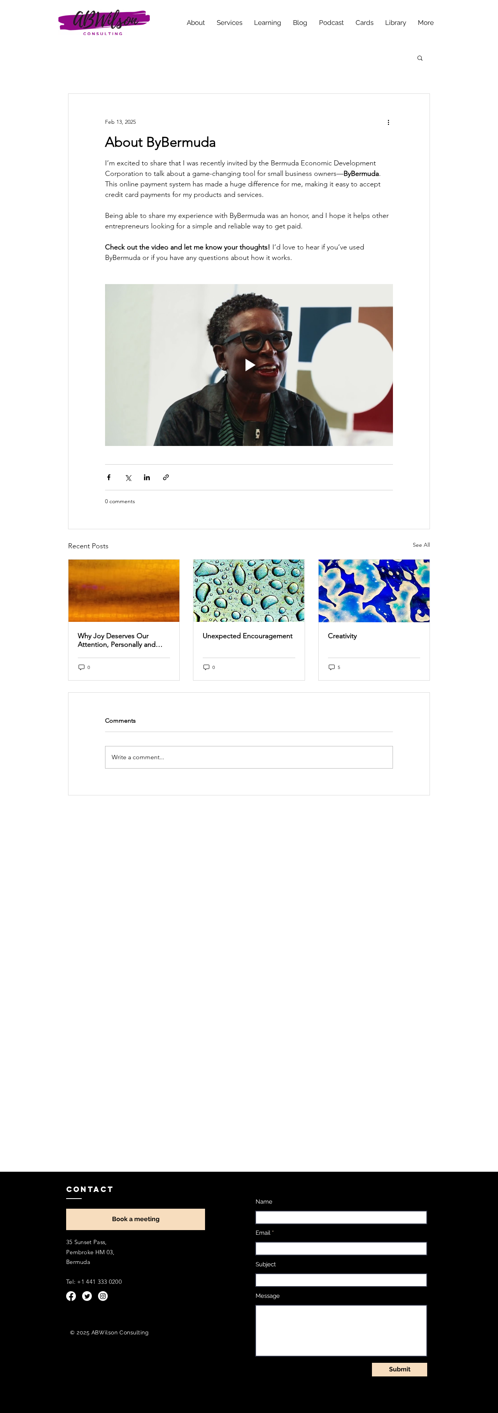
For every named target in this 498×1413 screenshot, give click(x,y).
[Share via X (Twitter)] (128, 477)
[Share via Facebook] (108, 477)
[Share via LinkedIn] (147, 477)
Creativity (342, 636)
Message (268, 1296)
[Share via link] (166, 477)
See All (421, 544)
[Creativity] (374, 591)
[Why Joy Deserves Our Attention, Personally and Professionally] (123, 591)
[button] (420, 57)
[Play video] (249, 365)
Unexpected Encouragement (248, 636)
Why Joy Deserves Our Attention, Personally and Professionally (117, 640)
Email (263, 1233)
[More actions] (388, 121)
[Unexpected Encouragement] (248, 591)
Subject (266, 1264)
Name (264, 1202)
